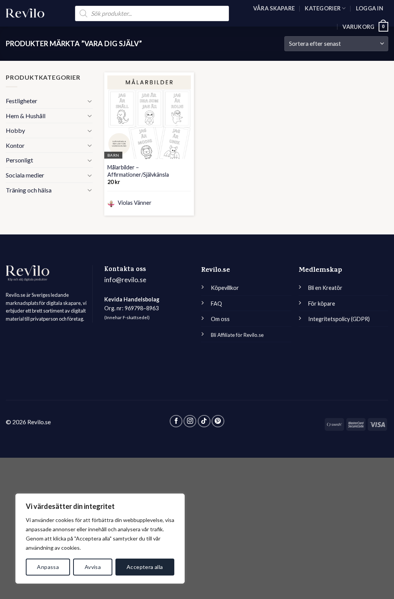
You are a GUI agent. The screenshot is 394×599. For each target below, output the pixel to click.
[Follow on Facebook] (176, 421)
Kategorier (323, 8)
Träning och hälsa (29, 190)
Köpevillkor (225, 287)
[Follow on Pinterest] (218, 421)
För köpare (321, 303)
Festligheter (21, 100)
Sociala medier (25, 175)
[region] (100, 539)
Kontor (15, 145)
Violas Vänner (134, 202)
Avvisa (93, 567)
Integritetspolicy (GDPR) (339, 319)
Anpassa (48, 567)
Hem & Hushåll (25, 115)
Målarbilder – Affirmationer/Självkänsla (138, 171)
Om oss (220, 319)
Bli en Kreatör (325, 287)
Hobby (15, 130)
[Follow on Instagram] (190, 421)
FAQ (216, 303)
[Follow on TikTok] (204, 421)
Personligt (19, 160)
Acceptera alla (145, 567)
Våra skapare (274, 8)
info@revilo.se (125, 280)
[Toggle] (90, 100)
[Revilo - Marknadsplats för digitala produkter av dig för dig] (25, 13)
